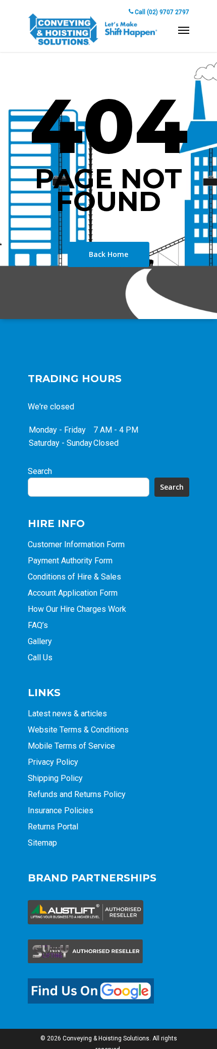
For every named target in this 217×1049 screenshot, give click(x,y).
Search (40, 471)
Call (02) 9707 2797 (161, 12)
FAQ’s (38, 625)
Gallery (40, 641)
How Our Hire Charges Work (77, 609)
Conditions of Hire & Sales (74, 577)
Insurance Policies (60, 810)
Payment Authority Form (70, 560)
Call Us (40, 657)
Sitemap (42, 843)
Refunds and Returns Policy (77, 794)
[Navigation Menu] (183, 30)
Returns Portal (53, 826)
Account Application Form (73, 593)
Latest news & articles (67, 713)
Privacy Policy (53, 762)
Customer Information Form (76, 544)
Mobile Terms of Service (71, 746)
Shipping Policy (55, 778)
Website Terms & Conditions (78, 730)
